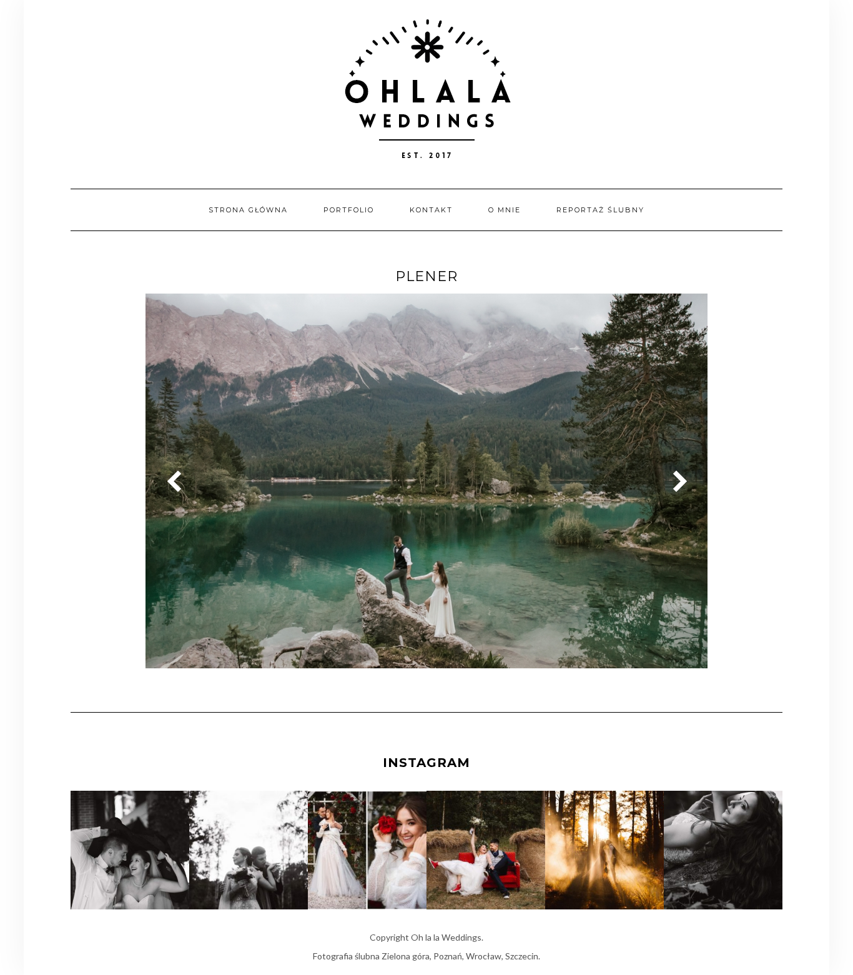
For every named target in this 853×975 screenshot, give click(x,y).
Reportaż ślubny (600, 209)
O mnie (504, 209)
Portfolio (348, 209)
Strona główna (248, 209)
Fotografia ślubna (346, 956)
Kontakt (431, 209)
